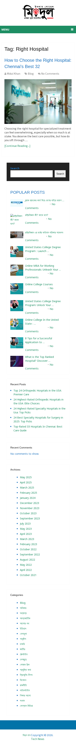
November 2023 (29, 508)
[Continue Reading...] (17, 146)
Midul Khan (13, 73)
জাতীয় (22, 649)
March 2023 (27, 539)
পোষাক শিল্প (25, 664)
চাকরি (22, 644)
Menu (5, 29)
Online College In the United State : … (42, 321)
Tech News (37, 739)
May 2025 (26, 477)
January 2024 (27, 498)
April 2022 (26, 570)
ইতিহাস (23, 628)
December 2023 (29, 503)
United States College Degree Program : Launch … (43, 249)
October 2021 (28, 575)
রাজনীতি (23, 685)
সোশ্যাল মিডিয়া (26, 705)
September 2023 (30, 518)
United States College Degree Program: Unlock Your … (43, 303)
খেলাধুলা (23, 633)
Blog (31, 73)
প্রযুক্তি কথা (25, 669)
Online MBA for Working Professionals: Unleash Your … (43, 267)
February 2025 (28, 492)
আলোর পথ (24, 623)
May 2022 (26, 564)
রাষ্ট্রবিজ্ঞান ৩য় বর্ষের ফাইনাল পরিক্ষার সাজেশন (44, 232)
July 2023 (25, 523)
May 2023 (26, 528)
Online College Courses (39, 284)
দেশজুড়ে (23, 659)
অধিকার (23, 608)
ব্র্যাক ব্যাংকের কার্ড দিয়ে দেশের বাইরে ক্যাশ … (44, 200)
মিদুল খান (26, 735)
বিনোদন (23, 680)
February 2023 (28, 544)
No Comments (50, 73)
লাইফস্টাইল (25, 690)
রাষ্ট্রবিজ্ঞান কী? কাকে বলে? (36, 215)
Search (14, 168)
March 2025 (27, 487)
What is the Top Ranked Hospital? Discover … (39, 358)
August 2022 (27, 559)
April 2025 (26, 482)
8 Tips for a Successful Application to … (38, 340)
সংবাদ (22, 700)
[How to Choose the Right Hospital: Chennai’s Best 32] (38, 101)
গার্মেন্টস (23, 639)
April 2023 (26, 534)
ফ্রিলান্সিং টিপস (26, 675)
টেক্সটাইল (23, 654)
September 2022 (30, 554)
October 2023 (28, 513)
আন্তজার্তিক (25, 618)
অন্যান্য (23, 613)
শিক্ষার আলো (25, 695)
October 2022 (28, 549)
